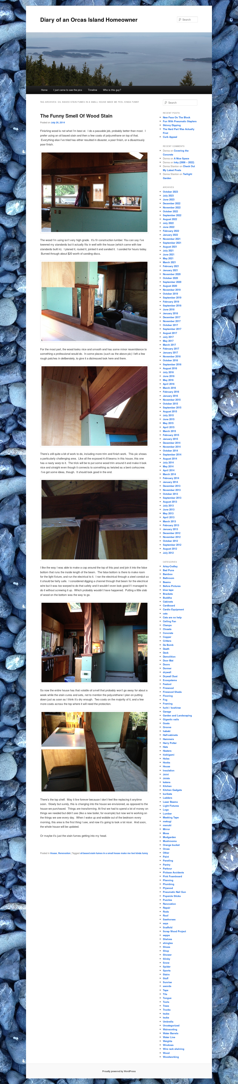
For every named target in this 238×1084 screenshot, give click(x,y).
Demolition (169, 656)
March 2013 (169, 521)
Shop (166, 950)
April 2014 (168, 470)
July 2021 (168, 250)
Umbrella (168, 1021)
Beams (167, 582)
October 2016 (170, 360)
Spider (167, 966)
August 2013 (170, 501)
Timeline (92, 90)
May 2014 (168, 466)
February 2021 (171, 266)
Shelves (167, 939)
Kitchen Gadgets (172, 790)
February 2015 (171, 435)
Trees (166, 1005)
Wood (166, 1053)
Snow (166, 962)
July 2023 (168, 195)
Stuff (165, 978)
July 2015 (168, 415)
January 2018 (170, 313)
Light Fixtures (171, 805)
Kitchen (167, 786)
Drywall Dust (170, 676)
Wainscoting (170, 1029)
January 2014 (170, 482)
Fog (165, 699)
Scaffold (167, 927)
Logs (166, 809)
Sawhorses (169, 919)
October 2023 (170, 191)
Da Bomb (168, 645)
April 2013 (168, 517)
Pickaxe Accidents (173, 872)
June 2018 (168, 309)
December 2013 (171, 486)
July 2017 (168, 337)
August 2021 (170, 246)
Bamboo (168, 574)
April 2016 (168, 384)
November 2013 (172, 490)
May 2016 (168, 380)
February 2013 (171, 525)
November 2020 (172, 274)
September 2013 (172, 497)
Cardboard (169, 605)
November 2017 (172, 321)
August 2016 (170, 368)
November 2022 (172, 207)
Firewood (168, 688)
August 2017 (170, 333)
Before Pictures (172, 586)
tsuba (166, 1013)
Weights (167, 1041)
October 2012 (170, 541)
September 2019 (172, 297)
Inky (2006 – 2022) (184, 162)
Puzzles (167, 900)
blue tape (168, 590)
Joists (166, 778)
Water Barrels (170, 1033)
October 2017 (170, 325)
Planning (168, 880)
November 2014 (172, 446)
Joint (166, 774)
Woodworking (171, 1057)
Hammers (168, 739)
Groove (167, 727)
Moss (166, 833)
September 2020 (172, 282)
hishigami (168, 754)
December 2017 (171, 317)
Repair (166, 907)
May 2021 (168, 258)
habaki (167, 731)
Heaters (167, 750)
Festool (167, 684)
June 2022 (168, 227)
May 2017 (168, 341)
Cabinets (168, 601)
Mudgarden (169, 837)
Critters (167, 640)
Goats (166, 723)
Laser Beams (170, 802)
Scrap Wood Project (174, 931)
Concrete (168, 633)
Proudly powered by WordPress (119, 1071)
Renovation (64, 853)
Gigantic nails (171, 719)
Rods (166, 911)
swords (167, 986)
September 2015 (172, 407)
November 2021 (172, 239)
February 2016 (171, 391)
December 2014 (171, 442)
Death (166, 648)
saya (165, 923)
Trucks (167, 1009)
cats (165, 613)
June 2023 (168, 199)
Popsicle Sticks (172, 896)
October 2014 (170, 450)
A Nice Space (181, 158)
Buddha (167, 597)
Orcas (166, 849)
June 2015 (168, 419)
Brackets (168, 593)
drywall (167, 672)
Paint (166, 856)
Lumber (167, 813)
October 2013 (170, 494)
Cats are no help (172, 617)
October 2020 (170, 278)
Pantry (166, 864)
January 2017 (170, 352)
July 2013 (168, 505)
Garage (167, 711)
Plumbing (168, 884)
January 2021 (170, 270)
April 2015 (168, 427)
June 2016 (168, 376)
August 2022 (170, 219)
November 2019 (172, 289)
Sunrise (167, 982)
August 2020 (170, 286)
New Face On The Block (176, 117)
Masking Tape (171, 817)
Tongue (167, 998)
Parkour (167, 868)
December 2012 (171, 533)
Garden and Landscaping (177, 715)
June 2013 (168, 509)
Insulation (168, 770)
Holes (166, 758)
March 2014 (169, 474)
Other (166, 852)
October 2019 (170, 293)
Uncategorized (171, 1025)
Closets (167, 629)
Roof (165, 915)
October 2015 (170, 403)
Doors (166, 664)
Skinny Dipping (172, 125)
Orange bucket (171, 845)
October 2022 (170, 211)
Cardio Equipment (173, 609)
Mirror (166, 829)
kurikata (167, 794)
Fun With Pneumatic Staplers (180, 121)
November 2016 (172, 356)
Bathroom (168, 578)
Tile (165, 994)
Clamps (167, 625)
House (53, 853)
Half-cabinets (170, 735)
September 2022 (172, 215)
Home (44, 90)
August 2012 (170, 548)
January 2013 (170, 529)
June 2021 (168, 254)
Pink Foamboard (172, 876)
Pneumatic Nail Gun (174, 892)
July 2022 (168, 223)
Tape (165, 990)
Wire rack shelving (173, 1049)
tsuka (166, 1017)
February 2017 (171, 348)
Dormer (167, 668)
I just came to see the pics (67, 90)
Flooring (168, 695)
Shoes (166, 947)
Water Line (169, 1037)
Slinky (166, 958)
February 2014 (171, 478)
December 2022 (171, 203)
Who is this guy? (112, 90)
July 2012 (168, 552)
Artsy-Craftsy (170, 566)
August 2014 (170, 458)
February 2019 (171, 301)
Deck (165, 652)
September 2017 (172, 329)
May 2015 (168, 423)
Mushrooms (170, 841)
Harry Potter (170, 743)
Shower (167, 954)
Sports (167, 970)
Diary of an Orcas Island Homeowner (89, 19)
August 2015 (170, 411)
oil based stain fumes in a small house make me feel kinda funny (114, 853)
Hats (165, 747)
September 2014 (172, 454)
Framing (168, 703)
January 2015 (170, 439)
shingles (168, 943)
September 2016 (172, 364)
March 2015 (169, 431)
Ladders (167, 797)
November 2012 (172, 537)
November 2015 (172, 399)
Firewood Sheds (172, 692)
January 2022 (170, 234)
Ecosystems (170, 680)
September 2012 (172, 544)
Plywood (168, 888)
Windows (168, 1045)
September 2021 (172, 242)
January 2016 (170, 395)
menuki (167, 825)
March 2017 (169, 344)
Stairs (166, 974)
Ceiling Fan (169, 621)
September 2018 (172, 305)
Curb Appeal (170, 137)
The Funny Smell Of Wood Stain (76, 115)
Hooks (166, 762)
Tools (166, 1002)
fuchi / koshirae (172, 707)
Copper (167, 637)
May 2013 (168, 513)
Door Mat (168, 660)
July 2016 (168, 372)
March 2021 (169, 262)
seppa (166, 935)
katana (166, 782)
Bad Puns (168, 570)
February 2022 (171, 231)
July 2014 (168, 462)
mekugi (167, 821)
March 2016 (169, 388)
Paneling (168, 860)
